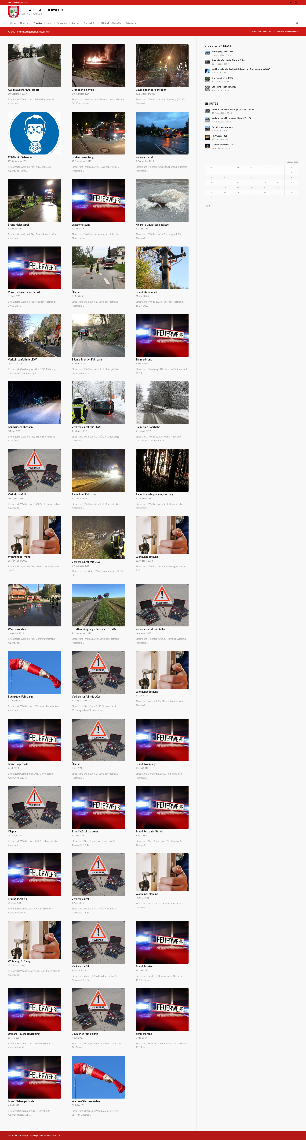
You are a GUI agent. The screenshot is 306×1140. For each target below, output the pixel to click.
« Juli (207, 205)
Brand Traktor (144, 966)
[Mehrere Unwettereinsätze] (162, 200)
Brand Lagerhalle (18, 764)
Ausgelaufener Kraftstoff (23, 89)
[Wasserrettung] (98, 200)
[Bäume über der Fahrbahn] (162, 65)
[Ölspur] (98, 267)
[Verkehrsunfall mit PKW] (98, 402)
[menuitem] (13, 23)
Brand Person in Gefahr (150, 831)
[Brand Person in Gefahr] (162, 807)
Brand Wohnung (145, 764)
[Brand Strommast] (162, 267)
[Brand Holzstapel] (34, 200)
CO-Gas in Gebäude (20, 157)
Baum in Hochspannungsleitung (154, 494)
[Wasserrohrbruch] (34, 605)
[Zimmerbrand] (162, 335)
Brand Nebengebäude (21, 1101)
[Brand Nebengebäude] (34, 1077)
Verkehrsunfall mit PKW (86, 427)
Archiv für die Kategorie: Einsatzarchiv (29, 31)
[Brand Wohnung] (162, 740)
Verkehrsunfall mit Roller (150, 629)
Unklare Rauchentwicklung (24, 1033)
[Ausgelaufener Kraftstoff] (34, 65)
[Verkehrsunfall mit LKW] (34, 335)
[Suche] (296, 23)
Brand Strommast (146, 292)
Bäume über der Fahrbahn (151, 89)
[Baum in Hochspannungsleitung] (162, 470)
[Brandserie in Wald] (98, 65)
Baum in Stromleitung (85, 1033)
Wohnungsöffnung (19, 556)
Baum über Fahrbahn (20, 427)
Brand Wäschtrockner (85, 831)
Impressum (12, 1135)
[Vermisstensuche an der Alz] (34, 267)
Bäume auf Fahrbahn (148, 427)
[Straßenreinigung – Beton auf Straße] (98, 605)
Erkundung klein (17, 899)
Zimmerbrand (144, 359)
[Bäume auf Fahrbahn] (162, 402)
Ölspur (76, 292)
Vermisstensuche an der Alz (24, 292)
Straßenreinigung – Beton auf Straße (94, 629)
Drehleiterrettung (83, 157)
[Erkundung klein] (34, 874)
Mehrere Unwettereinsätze (152, 224)
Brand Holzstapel (18, 224)
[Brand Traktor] (162, 942)
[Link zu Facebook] (290, 2)
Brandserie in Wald (83, 89)
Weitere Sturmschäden (86, 1101)
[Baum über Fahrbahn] (34, 402)
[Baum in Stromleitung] (98, 1009)
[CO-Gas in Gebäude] (34, 133)
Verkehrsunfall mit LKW (22, 359)
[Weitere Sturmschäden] (98, 1077)
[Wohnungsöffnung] (34, 535)
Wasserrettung (81, 224)
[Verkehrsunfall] (162, 133)
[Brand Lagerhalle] (34, 740)
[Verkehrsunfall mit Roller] (162, 605)
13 (251, 182)
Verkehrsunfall (144, 157)
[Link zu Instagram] (295, 2)
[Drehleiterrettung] (98, 133)
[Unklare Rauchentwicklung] (34, 1009)
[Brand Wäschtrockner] (98, 807)
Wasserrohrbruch (18, 629)
